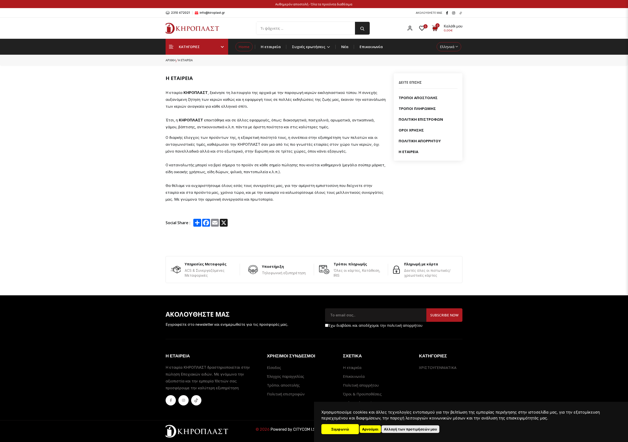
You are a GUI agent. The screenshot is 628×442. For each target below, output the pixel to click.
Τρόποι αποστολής (283, 385)
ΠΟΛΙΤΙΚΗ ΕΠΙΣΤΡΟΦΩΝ (421, 119)
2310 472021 (180, 12)
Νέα (344, 46)
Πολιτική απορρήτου (361, 385)
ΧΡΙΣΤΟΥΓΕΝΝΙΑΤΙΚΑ (437, 367)
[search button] (362, 28)
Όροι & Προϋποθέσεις (362, 393)
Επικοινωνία (371, 46)
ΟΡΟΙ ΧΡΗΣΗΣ (411, 130)
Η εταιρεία (271, 46)
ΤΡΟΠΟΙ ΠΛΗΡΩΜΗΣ (417, 108)
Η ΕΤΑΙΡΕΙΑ (408, 151)
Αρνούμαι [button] (370, 429)
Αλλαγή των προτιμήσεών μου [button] (410, 429)
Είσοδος (274, 367)
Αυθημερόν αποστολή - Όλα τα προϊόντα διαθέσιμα (314, 4)
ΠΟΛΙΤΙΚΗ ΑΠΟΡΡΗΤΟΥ (420, 140)
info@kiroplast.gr (212, 12)
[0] (422, 28)
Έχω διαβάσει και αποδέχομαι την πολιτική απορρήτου (375, 325)
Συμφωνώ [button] (340, 429)
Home (244, 46)
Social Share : (178, 222)
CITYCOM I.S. (304, 429)
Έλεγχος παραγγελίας (285, 376)
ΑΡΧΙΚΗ (171, 60)
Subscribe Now (444, 315)
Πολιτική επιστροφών (286, 393)
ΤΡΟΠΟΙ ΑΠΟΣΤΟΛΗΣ (418, 97)
